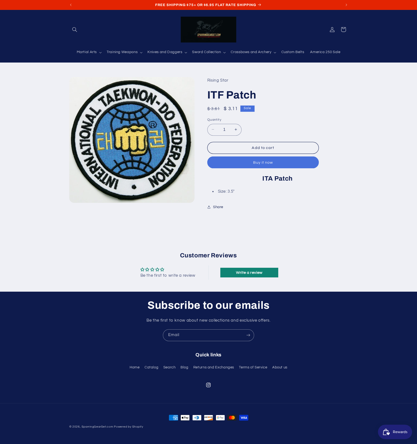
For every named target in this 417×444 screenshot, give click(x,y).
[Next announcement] (346, 5)
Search (169, 367)
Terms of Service (253, 367)
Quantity (214, 119)
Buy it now (263, 162)
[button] (74, 29)
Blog (184, 367)
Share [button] (218, 207)
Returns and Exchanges (213, 367)
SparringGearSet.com (97, 426)
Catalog (151, 367)
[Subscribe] (248, 335)
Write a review (249, 273)
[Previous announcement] (70, 5)
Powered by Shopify (128, 426)
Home (135, 367)
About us (279, 367)
